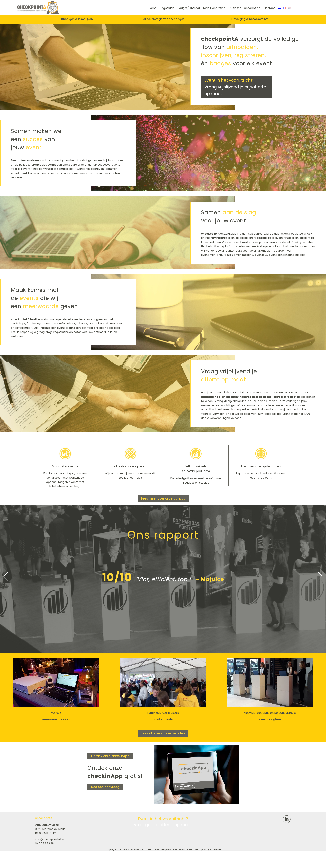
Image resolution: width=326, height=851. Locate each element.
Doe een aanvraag (105, 787)
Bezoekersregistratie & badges (163, 19)
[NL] (279, 8)
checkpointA (165, 849)
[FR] (284, 8)
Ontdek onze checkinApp (110, 756)
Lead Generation (214, 8)
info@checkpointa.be (49, 839)
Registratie (167, 8)
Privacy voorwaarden (183, 849)
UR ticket (235, 8)
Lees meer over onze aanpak (163, 498)
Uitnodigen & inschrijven (76, 19)
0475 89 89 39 (44, 843)
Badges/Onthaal (189, 8)
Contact (269, 8)
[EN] (289, 8)
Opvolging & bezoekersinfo (250, 19)
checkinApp (252, 8)
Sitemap (199, 849)
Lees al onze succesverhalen (163, 733)
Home (152, 8)
